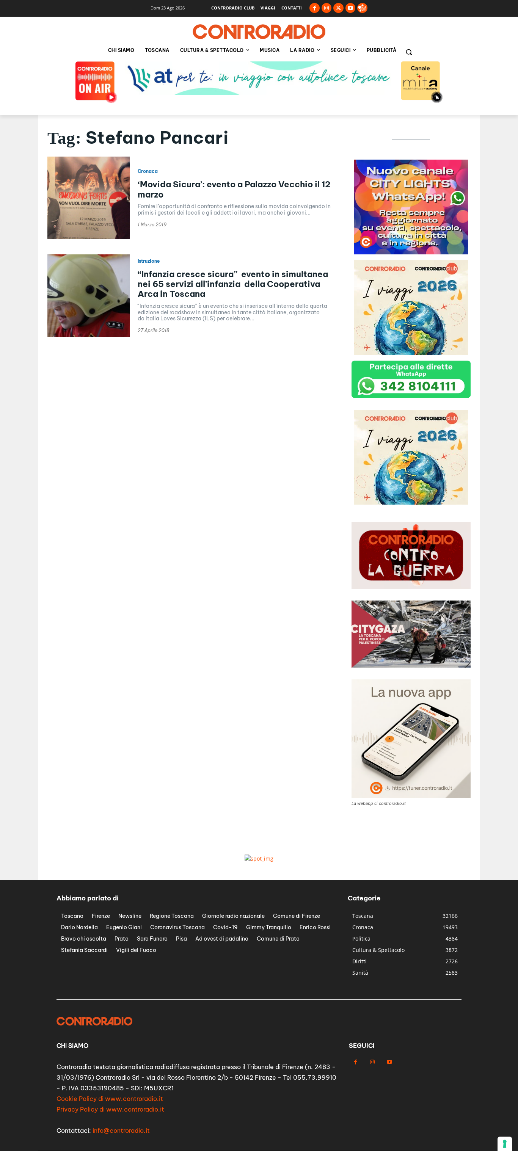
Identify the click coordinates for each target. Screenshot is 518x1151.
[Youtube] (350, 8)
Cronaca (148, 171)
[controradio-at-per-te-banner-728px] (259, 92)
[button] (409, 52)
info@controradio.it (121, 1130)
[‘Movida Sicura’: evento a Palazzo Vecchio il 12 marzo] (88, 198)
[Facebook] (314, 8)
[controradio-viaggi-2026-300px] (411, 352)
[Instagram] (327, 8)
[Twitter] (338, 8)
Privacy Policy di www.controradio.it (110, 1109)
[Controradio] (259, 31)
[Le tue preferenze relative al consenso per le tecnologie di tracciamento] (505, 1144)
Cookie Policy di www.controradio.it (110, 1098)
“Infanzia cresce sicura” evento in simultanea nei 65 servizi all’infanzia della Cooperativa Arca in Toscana (233, 284)
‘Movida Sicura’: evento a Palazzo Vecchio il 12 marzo (234, 189)
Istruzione (149, 261)
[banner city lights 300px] (411, 252)
